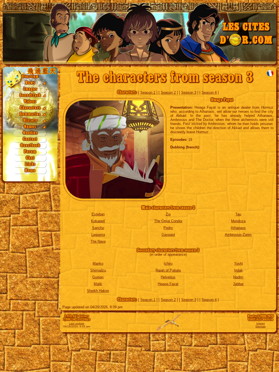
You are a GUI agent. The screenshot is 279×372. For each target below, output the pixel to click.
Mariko (98, 263)
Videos (30, 102)
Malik (98, 284)
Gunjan (98, 277)
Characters (30, 108)
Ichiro (168, 263)
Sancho (98, 228)
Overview (30, 77)
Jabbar (238, 284)
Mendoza (238, 221)
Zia (168, 214)
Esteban (98, 214)
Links (30, 164)
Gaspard (168, 235)
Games (30, 127)
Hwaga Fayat (168, 284)
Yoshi (238, 263)
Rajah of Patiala (168, 270)
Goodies (30, 133)
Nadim (238, 277)
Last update (76, 323)
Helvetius (168, 277)
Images (30, 89)
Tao (238, 214)
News (30, 83)
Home (30, 171)
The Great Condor (168, 221)
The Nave (98, 241)
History (30, 120)
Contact (30, 139)
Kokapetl (98, 221)
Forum (30, 152)
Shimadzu (98, 270)
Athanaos (238, 228)
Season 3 (188, 92)
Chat (30, 158)
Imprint (260, 323)
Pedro (168, 228)
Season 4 (209, 92)
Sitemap (260, 326)
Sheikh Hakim (98, 291)
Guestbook (30, 146)
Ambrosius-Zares (238, 235)
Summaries (30, 114)
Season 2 (168, 92)
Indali (238, 270)
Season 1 (147, 92)
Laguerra (98, 235)
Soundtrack (30, 95)
